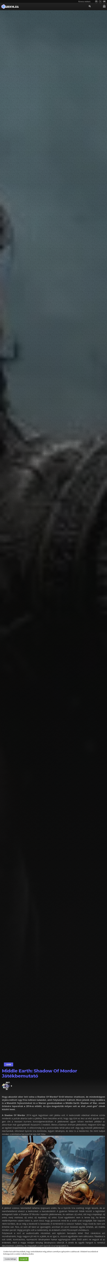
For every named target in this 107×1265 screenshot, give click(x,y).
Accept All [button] (23, 1259)
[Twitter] (100, 1)
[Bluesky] (96, 1)
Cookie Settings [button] (10, 1259)
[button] (104, 6)
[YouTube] (104, 1)
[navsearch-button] (89, 6)
